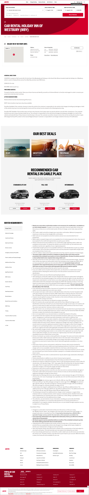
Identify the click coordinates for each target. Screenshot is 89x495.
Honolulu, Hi (55, 484)
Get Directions (77, 47)
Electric (21, 462)
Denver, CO (55, 479)
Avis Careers (71, 462)
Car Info (14, 208)
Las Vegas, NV (72, 477)
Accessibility (71, 465)
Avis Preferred (49, 2)
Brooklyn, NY (39, 474)
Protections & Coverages (41, 453)
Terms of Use (28, 493)
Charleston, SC (39, 477)
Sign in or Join (79, 2)
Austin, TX (22, 482)
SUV (21, 453)
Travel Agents (55, 450)
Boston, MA (22, 484)
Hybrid (21, 460)
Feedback (71, 460)
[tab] (23, 471)
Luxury (21, 465)
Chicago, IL (39, 482)
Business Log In (56, 455)
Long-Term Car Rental (41, 457)
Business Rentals (42, 2)
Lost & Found (71, 457)
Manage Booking (33, 2)
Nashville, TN (72, 484)
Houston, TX (72, 474)
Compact (22, 457)
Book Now (25, 208)
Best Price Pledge (72, 453)
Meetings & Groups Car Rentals (42, 465)
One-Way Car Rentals (41, 460)
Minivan (21, 455)
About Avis (71, 450)
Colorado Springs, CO (41, 484)
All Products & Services (41, 450)
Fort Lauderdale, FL (57, 482)
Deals (56, 2)
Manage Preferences (62, 491)
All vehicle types (23, 450)
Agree (80, 491)
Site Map (71, 455)
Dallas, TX (55, 477)
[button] (14, 55)
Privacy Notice (10, 493)
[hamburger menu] (84, 2)
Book (27, 2)
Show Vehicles (73, 14)
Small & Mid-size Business (58, 453)
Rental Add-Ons (40, 455)
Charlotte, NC (39, 479)
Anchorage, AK (23, 477)
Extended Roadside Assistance (42, 462)
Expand (7, 48)
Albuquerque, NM (23, 474)
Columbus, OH (56, 474)
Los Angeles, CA (73, 479)
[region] (44, 491)
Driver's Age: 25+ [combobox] (9, 15)
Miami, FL (71, 482)
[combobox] (25, 10)
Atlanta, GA (22, 479)
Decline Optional (72, 491)
